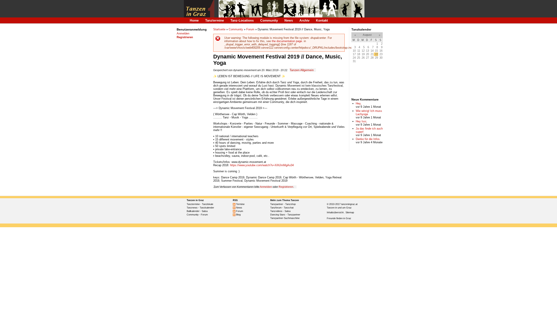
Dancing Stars (277, 214)
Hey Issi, (361, 121)
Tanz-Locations (242, 20)
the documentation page (287, 41)
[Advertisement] (190, 114)
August (367, 34)
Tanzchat (289, 207)
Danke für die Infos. (368, 139)
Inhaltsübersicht (335, 212)
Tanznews (192, 207)
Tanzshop (290, 204)
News (288, 20)
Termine (240, 204)
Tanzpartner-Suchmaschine (285, 218)
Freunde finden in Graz (339, 218)
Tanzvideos (276, 211)
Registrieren (286, 186)
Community (269, 20)
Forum (250, 29)
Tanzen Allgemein (302, 70)
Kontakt (322, 20)
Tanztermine (214, 20)
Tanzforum (276, 207)
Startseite (219, 29)
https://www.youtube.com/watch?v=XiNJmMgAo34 (262, 165)
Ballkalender (193, 211)
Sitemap (350, 212)
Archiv (304, 20)
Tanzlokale (207, 204)
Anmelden (183, 33)
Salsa (205, 211)
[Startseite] (199, 8)
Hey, (358, 103)
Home (194, 20)
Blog (238, 214)
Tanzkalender (207, 207)
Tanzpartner (276, 204)
